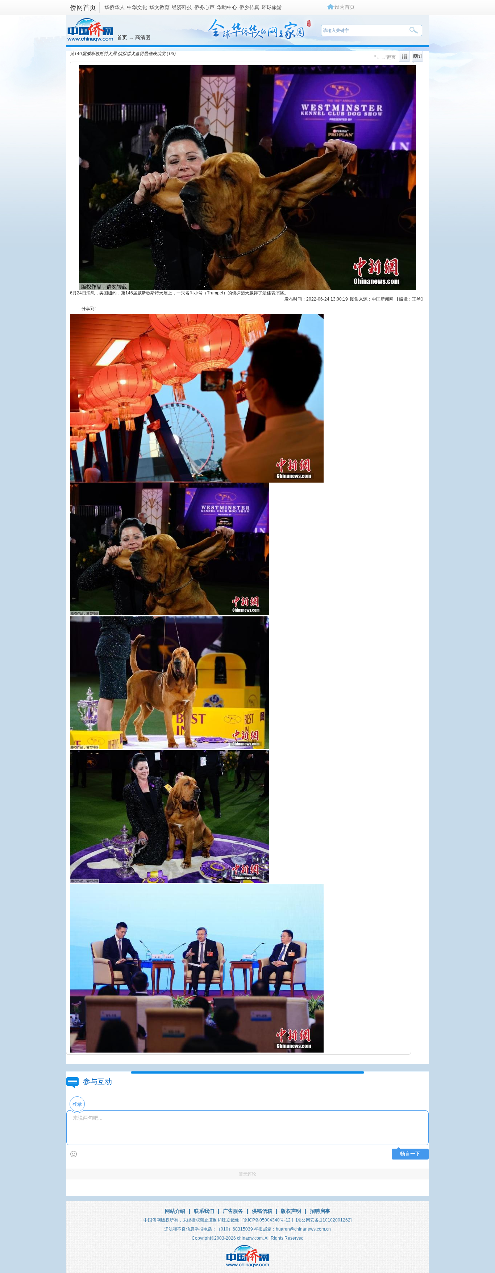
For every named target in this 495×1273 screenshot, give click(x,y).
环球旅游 (272, 7)
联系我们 (204, 1211)
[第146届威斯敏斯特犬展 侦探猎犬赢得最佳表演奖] (169, 613)
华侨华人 (114, 7)
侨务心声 (204, 7)
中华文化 (137, 7)
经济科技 (182, 7)
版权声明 (291, 1211)
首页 (122, 37)
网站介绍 (175, 1211)
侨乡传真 (249, 7)
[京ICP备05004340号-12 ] (267, 1220)
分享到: (89, 308)
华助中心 (227, 7)
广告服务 (233, 1211)
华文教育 (159, 7)
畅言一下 (410, 1154)
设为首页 (344, 7)
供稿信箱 (262, 1211)
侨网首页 (83, 7)
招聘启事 (320, 1211)
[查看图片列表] (404, 60)
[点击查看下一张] (247, 288)
